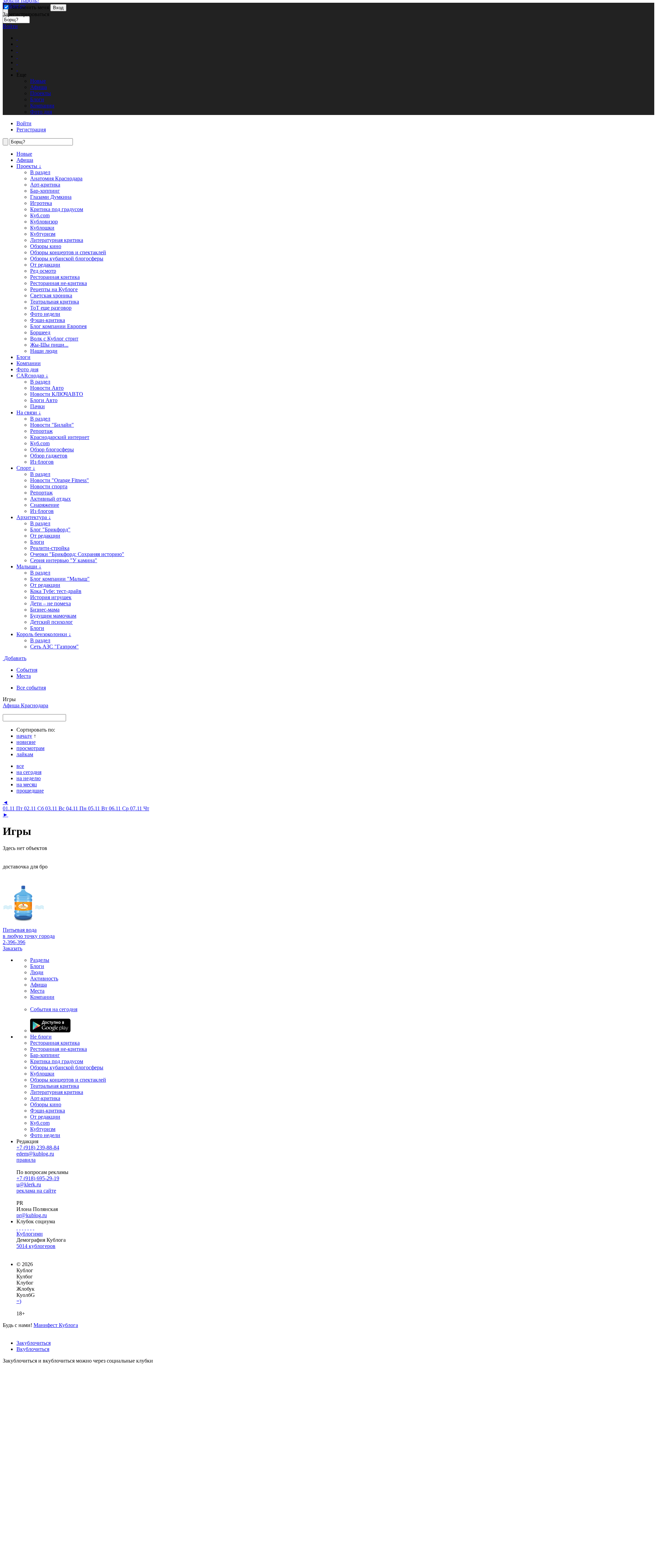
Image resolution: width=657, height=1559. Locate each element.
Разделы (39, 960)
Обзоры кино (45, 246)
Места (23, 676)
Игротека (41, 203)
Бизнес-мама (45, 610)
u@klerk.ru (28, 1184)
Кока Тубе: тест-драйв (55, 591)
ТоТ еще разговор (51, 308)
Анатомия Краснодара (56, 178)
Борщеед (40, 332)
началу (24, 736)
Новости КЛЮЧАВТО (56, 394)
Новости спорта (48, 486)
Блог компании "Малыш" (60, 579)
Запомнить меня (29, 7)
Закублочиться (33, 1343)
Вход (58, 7)
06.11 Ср (119, 808)
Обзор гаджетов (48, 456)
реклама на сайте (36, 1191)
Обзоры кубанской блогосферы (66, 258)
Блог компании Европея (58, 326)
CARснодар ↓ (32, 375)
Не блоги (41, 1037)
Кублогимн (29, 1234)
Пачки (37, 406)
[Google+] (28, 1228)
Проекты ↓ (28, 166)
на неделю (28, 778)
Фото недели (45, 314)
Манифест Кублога (56, 1325)
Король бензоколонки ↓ (43, 634)
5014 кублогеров (35, 1246)
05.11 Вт (98, 808)
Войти (10, 26)
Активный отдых (50, 499)
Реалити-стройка (49, 548)
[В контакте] (20, 1228)
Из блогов (42, 462)
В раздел (40, 172)
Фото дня (27, 369)
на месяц (26, 784)
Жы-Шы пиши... (49, 345)
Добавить (15, 658)
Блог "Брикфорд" (50, 529)
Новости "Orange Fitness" (59, 480)
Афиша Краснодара (25, 705)
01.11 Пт (13, 808)
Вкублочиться (32, 1349)
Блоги (23, 357)
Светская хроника (51, 295)
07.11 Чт (139, 808)
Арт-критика (45, 185)
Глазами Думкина (51, 197)
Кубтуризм (42, 234)
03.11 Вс (55, 808)
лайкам (24, 754)
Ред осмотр (43, 271)
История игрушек (51, 597)
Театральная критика (54, 302)
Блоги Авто (43, 400)
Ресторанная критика (55, 277)
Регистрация (31, 129)
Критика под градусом (56, 1061)
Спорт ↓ (25, 468)
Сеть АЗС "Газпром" (54, 646)
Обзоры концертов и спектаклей (68, 252)
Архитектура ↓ (33, 517)
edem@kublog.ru (35, 1154)
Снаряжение (44, 505)
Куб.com (40, 215)
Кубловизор (44, 221)
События (26, 670)
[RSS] (33, 1228)
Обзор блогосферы (52, 449)
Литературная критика (56, 240)
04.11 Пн (77, 808)
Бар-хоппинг (45, 191)
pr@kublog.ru (31, 1215)
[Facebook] (17, 1228)
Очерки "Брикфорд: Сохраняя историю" (77, 554)
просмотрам (30, 748)
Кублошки (42, 228)
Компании (28, 363)
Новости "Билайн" (52, 425)
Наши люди (43, 351)
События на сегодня (53, 1009)
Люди (36, 972)
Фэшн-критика (47, 320)
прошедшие (30, 791)
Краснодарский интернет (59, 437)
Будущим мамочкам (53, 616)
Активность (44, 978)
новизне (26, 742)
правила (26, 1160)
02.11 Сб (34, 808)
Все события (31, 688)
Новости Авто (47, 388)
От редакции (45, 265)
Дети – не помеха (50, 603)
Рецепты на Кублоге (54, 289)
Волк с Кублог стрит (54, 339)
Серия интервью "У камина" (63, 560)
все (20, 766)
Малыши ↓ (28, 566)
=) (18, 1301)
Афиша (24, 160)
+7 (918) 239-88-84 (37, 1147)
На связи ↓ (28, 412)
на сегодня (28, 772)
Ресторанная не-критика (58, 283)
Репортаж (41, 431)
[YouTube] (30, 1228)
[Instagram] (25, 1228)
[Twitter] (22, 1228)
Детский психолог (51, 622)
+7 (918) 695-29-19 (37, 1178)
